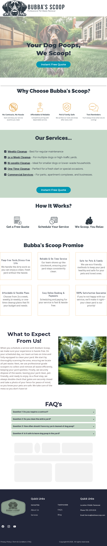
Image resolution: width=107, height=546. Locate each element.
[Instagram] (9, 526)
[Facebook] (3, 526)
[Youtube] (15, 526)
